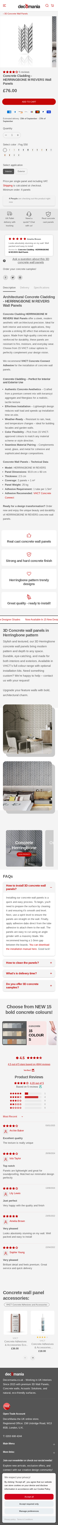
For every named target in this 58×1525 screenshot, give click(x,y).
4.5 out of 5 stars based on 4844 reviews (29, 1064)
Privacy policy (10, 1519)
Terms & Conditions (25, 1519)
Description (9, 287)
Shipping (7, 185)
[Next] (32, 1358)
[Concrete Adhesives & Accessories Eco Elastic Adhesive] (16, 1323)
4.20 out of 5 (37, 1083)
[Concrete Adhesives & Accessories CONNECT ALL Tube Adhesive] (43, 1323)
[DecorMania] (29, 5)
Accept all (29, 1497)
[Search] (47, 5)
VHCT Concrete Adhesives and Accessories (26, 1304)
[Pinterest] (20, 277)
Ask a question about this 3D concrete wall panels (30, 260)
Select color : (15, 144)
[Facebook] (5, 277)
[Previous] (25, 1358)
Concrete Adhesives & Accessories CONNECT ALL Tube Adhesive (42, 1346)
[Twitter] (12, 277)
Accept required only (29, 1504)
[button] (5, 5)
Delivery (24, 287)
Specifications (41, 287)
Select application (13, 165)
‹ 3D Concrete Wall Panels (15, 13)
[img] (10, 1126)
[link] (29, 1406)
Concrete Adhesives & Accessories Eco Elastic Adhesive (15, 1343)
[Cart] (52, 5)
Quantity (7, 128)
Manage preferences (29, 1511)
